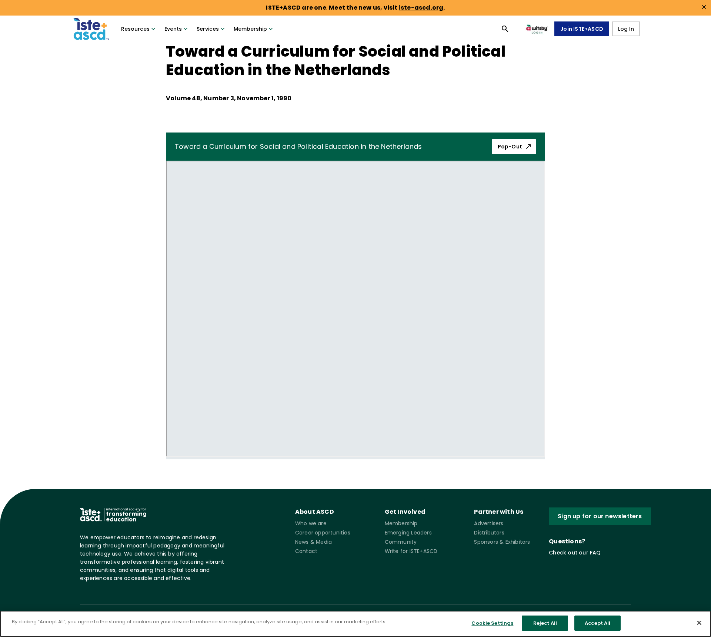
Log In (626, 29)
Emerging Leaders (408, 532)
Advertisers (488, 523)
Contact (306, 551)
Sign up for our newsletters (600, 516)
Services (208, 29)
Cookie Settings (492, 623)
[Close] (699, 622)
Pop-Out (510, 146)
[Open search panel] (505, 28)
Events (173, 29)
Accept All (597, 623)
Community (401, 542)
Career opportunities (322, 532)
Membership (250, 29)
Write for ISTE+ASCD (411, 551)
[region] (355, 624)
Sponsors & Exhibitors (502, 542)
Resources (135, 29)
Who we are (311, 523)
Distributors (489, 532)
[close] (704, 7)
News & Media (313, 542)
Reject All (545, 623)
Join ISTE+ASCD (581, 29)
